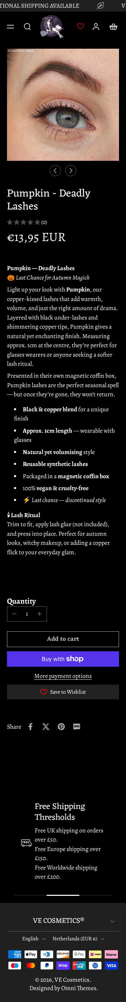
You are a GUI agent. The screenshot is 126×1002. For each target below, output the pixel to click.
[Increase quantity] (40, 613)
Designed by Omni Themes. (63, 988)
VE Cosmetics (72, 979)
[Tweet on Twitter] (46, 726)
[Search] (27, 26)
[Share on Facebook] (30, 726)
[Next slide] (70, 170)
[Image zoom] (63, 105)
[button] (10, 27)
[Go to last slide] (55, 170)
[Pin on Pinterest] (61, 726)
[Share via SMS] (76, 726)
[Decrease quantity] (14, 613)
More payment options (63, 676)
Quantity (21, 601)
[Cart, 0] (111, 26)
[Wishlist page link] (80, 26)
